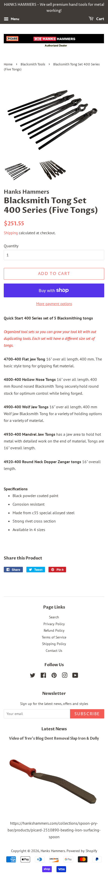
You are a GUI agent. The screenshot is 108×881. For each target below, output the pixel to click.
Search (54, 617)
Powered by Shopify (82, 851)
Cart (99, 19)
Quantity (11, 245)
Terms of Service (54, 637)
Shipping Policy (54, 644)
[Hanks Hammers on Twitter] (32, 676)
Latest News (54, 729)
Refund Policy (54, 630)
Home (8, 64)
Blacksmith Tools (33, 64)
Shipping (11, 232)
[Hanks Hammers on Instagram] (64, 676)
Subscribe (87, 714)
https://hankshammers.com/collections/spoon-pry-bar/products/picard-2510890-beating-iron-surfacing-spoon (54, 830)
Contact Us (54, 650)
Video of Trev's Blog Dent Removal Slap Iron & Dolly (54, 738)
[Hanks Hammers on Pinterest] (54, 676)
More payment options (54, 303)
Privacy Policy (54, 624)
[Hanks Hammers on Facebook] (43, 676)
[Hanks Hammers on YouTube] (75, 676)
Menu (14, 19)
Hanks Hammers (53, 851)
